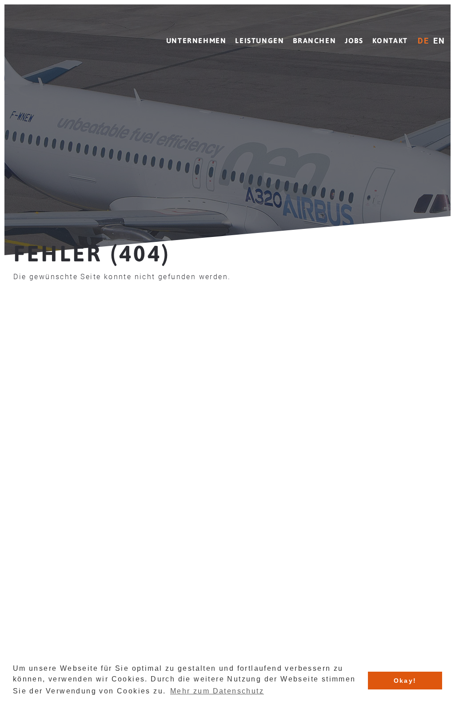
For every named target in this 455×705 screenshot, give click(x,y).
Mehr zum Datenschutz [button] (217, 691)
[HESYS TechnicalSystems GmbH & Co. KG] (60, 34)
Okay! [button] (405, 680)
